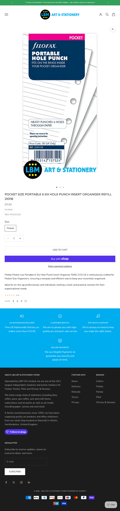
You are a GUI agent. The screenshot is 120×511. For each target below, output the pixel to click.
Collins (99, 381)
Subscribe (15, 471)
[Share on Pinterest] (21, 301)
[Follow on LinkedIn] (29, 482)
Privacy (75, 402)
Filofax (9, 209)
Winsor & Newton (105, 402)
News (75, 381)
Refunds (76, 391)
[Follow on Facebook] (6, 482)
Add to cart (60, 249)
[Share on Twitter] (17, 301)
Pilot (98, 397)
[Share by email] (25, 301)
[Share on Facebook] (13, 301)
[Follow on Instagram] (21, 482)
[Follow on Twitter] (13, 482)
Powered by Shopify (76, 491)
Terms (75, 397)
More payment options (60, 266)
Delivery (76, 386)
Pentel (99, 391)
